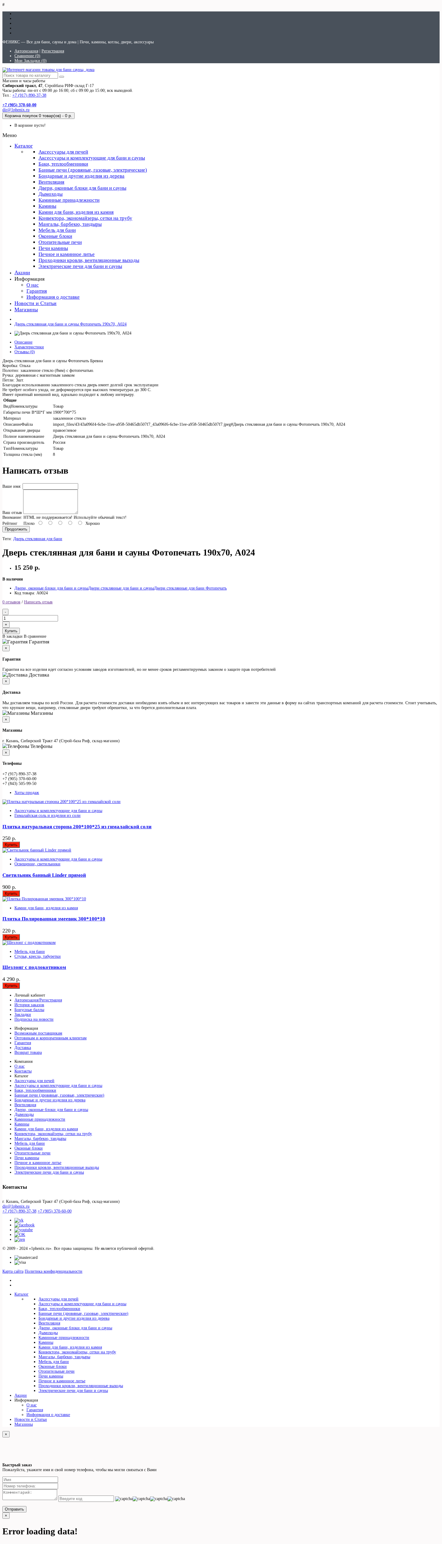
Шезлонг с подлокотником (34, 967)
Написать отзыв (38, 602)
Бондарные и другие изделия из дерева (81, 176)
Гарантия (36, 291)
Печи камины (53, 248)
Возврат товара (28, 1052)
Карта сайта (12, 1271)
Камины (47, 206)
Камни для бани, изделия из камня (76, 212)
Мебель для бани (57, 230)
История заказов (29, 1005)
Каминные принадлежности (69, 200)
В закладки (12, 636)
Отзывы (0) (24, 352)
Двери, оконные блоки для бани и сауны (82, 188)
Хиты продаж (26, 792)
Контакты (23, 1071)
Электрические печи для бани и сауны (80, 266)
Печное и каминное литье (66, 254)
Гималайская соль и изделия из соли (47, 815)
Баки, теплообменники (63, 164)
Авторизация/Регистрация (38, 1000)
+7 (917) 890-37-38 (29, 95)
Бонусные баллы (29, 1009)
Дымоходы (50, 194)
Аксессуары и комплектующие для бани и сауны (91, 158)
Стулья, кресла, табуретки (37, 956)
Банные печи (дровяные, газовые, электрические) (92, 170)
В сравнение (35, 636)
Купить (11, 631)
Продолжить (16, 529)
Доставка (22, 1047)
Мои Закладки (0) (30, 60)
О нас (32, 285)
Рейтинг (9, 523)
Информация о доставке (53, 297)
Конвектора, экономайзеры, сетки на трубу (85, 218)
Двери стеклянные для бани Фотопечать (190, 588)
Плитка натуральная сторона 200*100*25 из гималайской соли (77, 827)
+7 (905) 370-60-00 (55, 1211)
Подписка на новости (34, 1019)
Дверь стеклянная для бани (37, 539)
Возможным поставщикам (38, 1033)
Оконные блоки (55, 236)
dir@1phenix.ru (15, 109)
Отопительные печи (60, 242)
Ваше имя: (11, 486)
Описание (23, 342)
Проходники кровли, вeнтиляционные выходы (88, 260)
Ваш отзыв (12, 512)
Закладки (22, 1014)
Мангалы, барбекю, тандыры (70, 224)
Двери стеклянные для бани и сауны (121, 588)
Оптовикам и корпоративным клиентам (50, 1038)
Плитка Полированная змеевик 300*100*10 (53, 919)
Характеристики (29, 347)
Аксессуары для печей (63, 152)
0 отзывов (11, 602)
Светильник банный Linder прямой (44, 875)
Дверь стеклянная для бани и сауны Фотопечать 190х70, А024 (70, 324)
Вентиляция (51, 182)
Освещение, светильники (37, 864)
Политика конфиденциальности (53, 1271)
